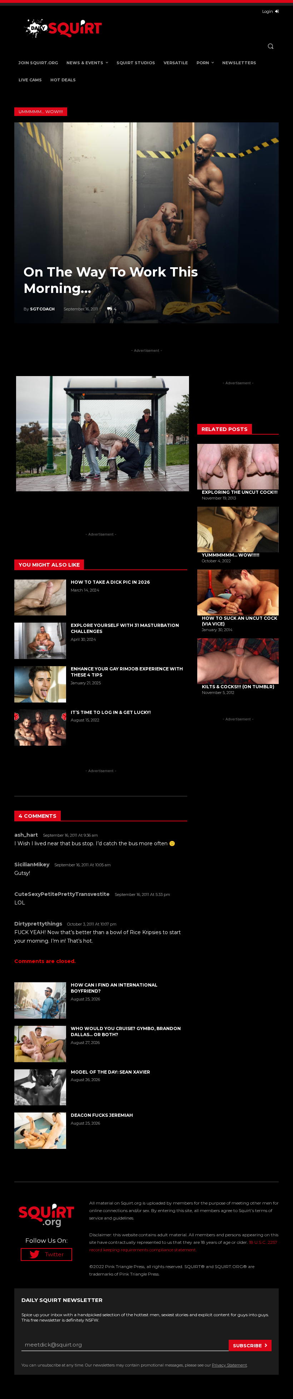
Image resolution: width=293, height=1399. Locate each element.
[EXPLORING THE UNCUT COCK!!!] (238, 467)
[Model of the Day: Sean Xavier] (40, 1087)
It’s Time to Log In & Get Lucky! (111, 712)
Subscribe (247, 1345)
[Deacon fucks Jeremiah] (40, 1130)
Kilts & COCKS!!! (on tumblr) (238, 686)
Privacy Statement (229, 1365)
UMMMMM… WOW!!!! (41, 111)
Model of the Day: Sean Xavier (110, 1072)
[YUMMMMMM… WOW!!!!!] (238, 529)
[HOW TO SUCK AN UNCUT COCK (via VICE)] (238, 592)
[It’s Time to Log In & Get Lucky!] (40, 728)
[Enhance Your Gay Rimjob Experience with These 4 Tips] (40, 684)
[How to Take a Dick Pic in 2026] (40, 597)
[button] (270, 46)
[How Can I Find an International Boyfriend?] (40, 1000)
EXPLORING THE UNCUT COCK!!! (240, 492)
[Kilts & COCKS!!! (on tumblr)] (238, 661)
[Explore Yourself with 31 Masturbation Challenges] (40, 641)
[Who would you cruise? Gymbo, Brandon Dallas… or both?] (40, 1044)
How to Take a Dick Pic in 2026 (110, 582)
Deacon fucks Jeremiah (102, 1115)
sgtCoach (42, 308)
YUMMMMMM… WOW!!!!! (230, 555)
